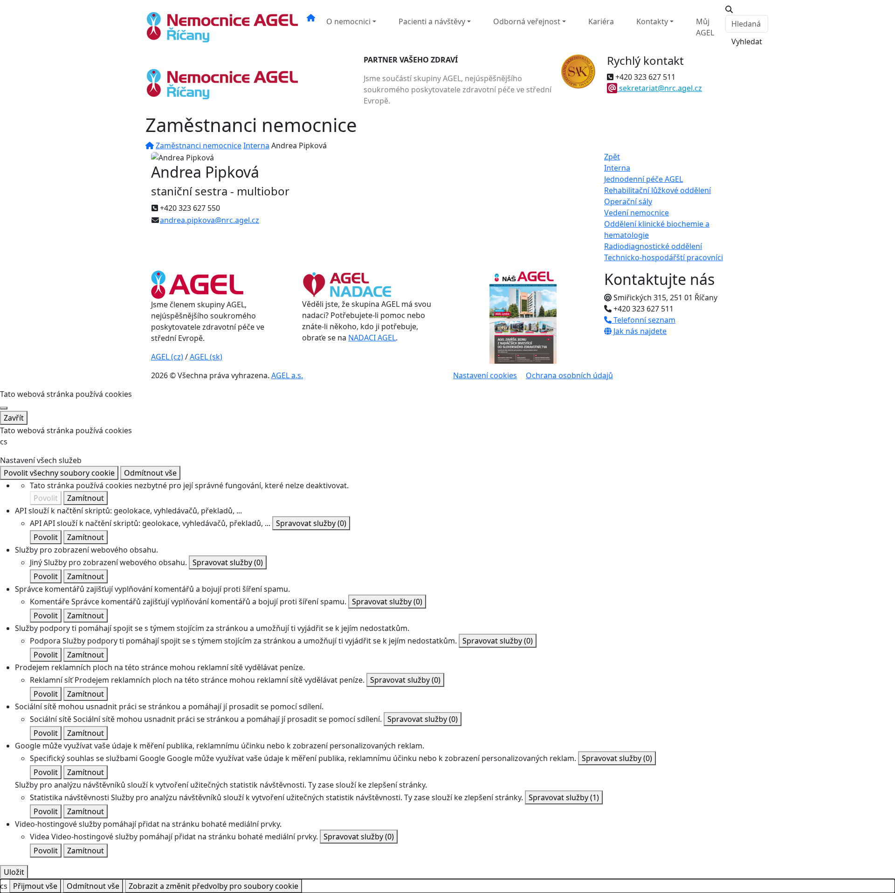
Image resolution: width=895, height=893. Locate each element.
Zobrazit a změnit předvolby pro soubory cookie (213, 886)
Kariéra (601, 21)
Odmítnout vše (150, 473)
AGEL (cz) (167, 357)
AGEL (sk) (206, 357)
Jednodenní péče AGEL (643, 179)
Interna (256, 145)
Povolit (46, 498)
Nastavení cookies (485, 375)
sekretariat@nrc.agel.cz (660, 88)
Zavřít (14, 418)
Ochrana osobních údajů (569, 375)
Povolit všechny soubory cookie (59, 473)
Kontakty (652, 21)
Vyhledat (746, 41)
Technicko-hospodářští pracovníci (663, 257)
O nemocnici (348, 21)
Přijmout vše (35, 886)
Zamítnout (85, 498)
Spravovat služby (311, 523)
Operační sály (628, 201)
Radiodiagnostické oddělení (653, 246)
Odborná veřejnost (526, 21)
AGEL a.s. (287, 375)
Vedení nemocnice (636, 213)
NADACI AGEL (372, 337)
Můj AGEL (705, 27)
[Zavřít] (3, 408)
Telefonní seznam (643, 320)
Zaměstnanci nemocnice (198, 145)
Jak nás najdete (639, 331)
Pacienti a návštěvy (432, 21)
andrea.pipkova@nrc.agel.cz (209, 220)
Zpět (612, 157)
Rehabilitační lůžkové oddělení (657, 190)
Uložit (14, 872)
